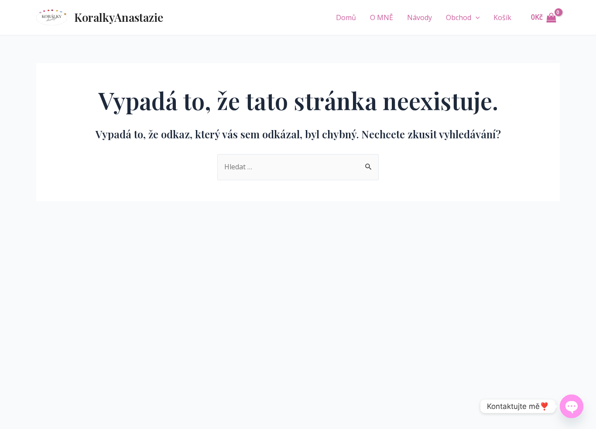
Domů (346, 17)
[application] (475, 17)
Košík (502, 17)
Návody (419, 17)
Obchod (458, 17)
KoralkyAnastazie (118, 17)
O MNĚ (381, 17)
